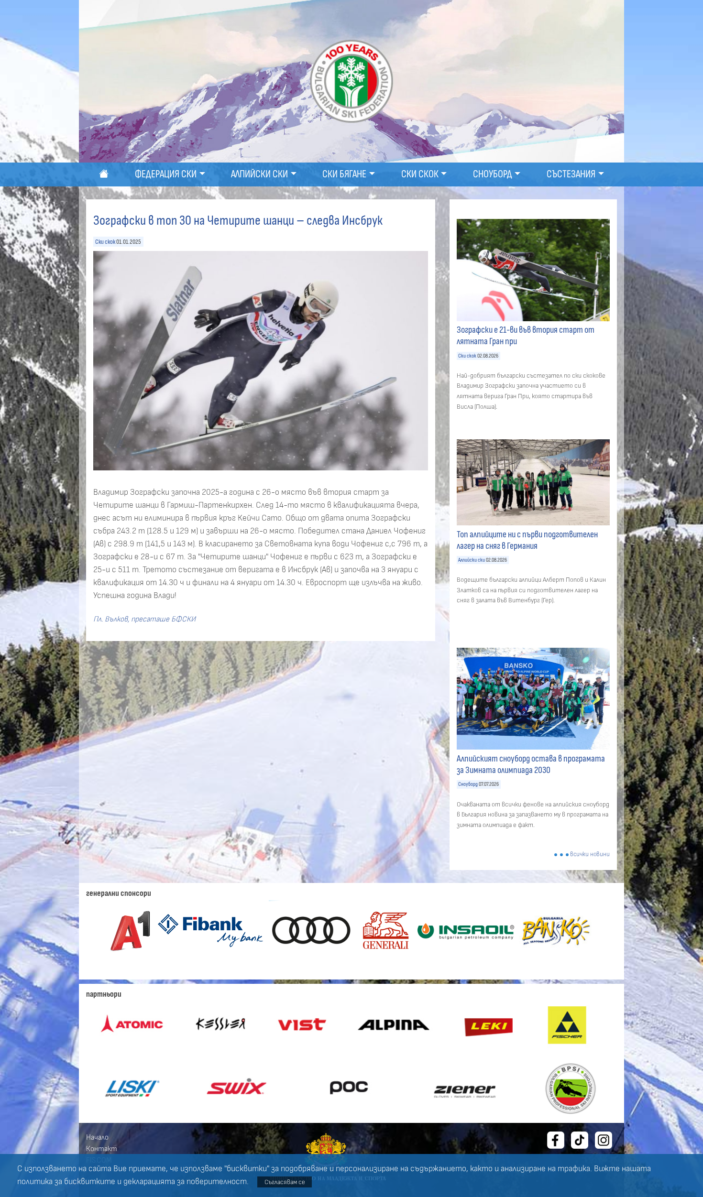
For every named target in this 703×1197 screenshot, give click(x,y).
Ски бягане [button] (344, 174)
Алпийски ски (471, 560)
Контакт (101, 1149)
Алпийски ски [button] (259, 174)
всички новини (590, 854)
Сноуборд (468, 784)
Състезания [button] (571, 174)
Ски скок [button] (420, 174)
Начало (97, 1137)
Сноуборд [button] (492, 174)
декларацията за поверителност (185, 1181)
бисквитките (89, 1181)
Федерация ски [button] (166, 174)
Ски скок (105, 241)
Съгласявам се (284, 1182)
